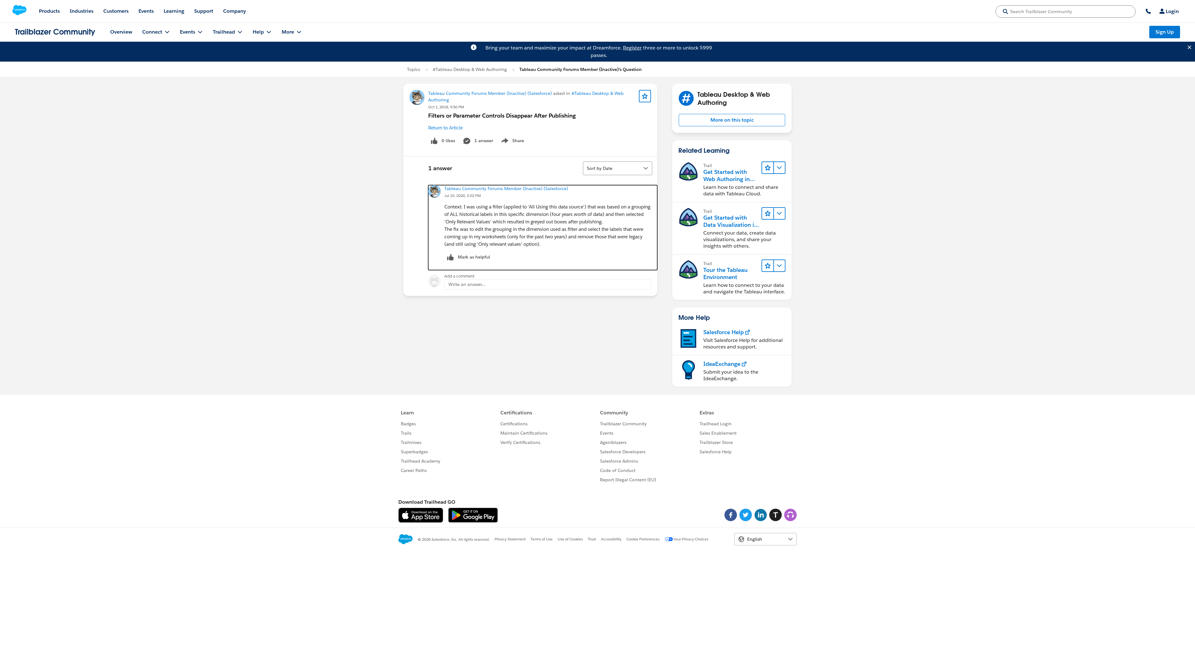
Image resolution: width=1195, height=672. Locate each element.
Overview (121, 32)
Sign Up (1164, 32)
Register (632, 47)
